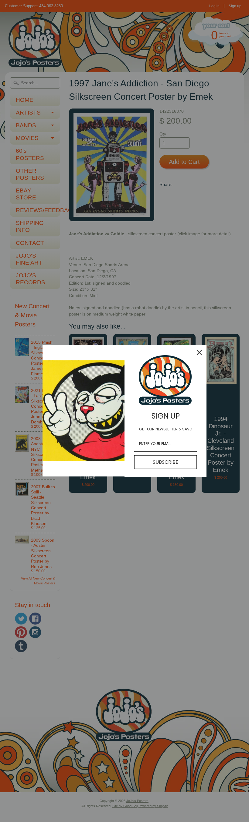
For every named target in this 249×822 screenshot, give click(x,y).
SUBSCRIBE (165, 462)
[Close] (199, 352)
